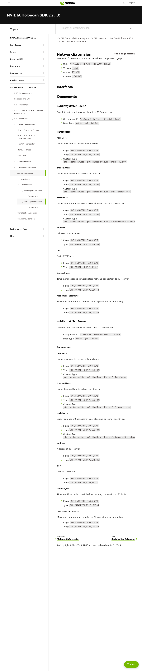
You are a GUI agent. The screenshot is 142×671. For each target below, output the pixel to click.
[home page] (68, 3)
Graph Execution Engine (28, 130)
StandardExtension (26, 219)
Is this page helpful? (124, 53)
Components (67, 96)
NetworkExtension (76, 41)
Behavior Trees (24, 150)
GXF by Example (21, 104)
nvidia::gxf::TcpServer (72, 321)
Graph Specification (26, 124)
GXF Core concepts (22, 93)
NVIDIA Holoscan (98, 38)
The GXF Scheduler (26, 144)
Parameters (63, 131)
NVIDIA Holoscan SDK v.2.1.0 (23, 38)
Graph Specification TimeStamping (26, 137)
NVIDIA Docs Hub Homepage (72, 38)
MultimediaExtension (26, 167)
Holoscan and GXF (22, 99)
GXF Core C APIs (24, 155)
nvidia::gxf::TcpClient (71, 106)
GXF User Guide (21, 118)
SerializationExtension (27, 213)
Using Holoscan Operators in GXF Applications (29, 111)
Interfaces (65, 87)
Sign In (132, 2)
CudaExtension (24, 161)
